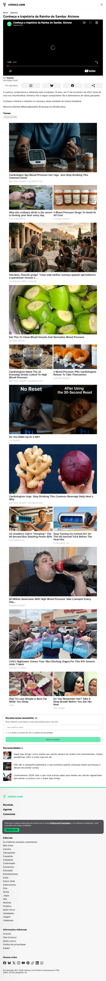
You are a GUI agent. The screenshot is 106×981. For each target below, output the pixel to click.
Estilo (6, 877)
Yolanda (10, 78)
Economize (8, 867)
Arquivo (14, 13)
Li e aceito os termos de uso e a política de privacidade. (30, 733)
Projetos (7, 906)
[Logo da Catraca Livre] (14, 4)
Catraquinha (9, 852)
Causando (8, 856)
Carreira (7, 849)
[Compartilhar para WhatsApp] (30, 85)
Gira (5, 888)
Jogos (6, 895)
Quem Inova (9, 909)
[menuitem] (53, 806)
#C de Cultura (10, 117)
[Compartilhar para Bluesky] (51, 85)
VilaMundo (8, 920)
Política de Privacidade (60, 823)
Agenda (7, 809)
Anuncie (7, 933)
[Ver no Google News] (11, 85)
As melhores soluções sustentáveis (20, 842)
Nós (5, 899)
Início (5, 13)
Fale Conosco (10, 937)
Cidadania (8, 860)
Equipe (6, 948)
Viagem (6, 916)
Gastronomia (9, 884)
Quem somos (9, 941)
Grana (6, 892)
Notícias (7, 902)
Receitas (8, 804)
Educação (8, 870)
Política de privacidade (14, 944)
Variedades (8, 913)
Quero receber (53, 739)
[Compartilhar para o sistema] (93, 85)
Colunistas (9, 814)
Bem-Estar (8, 845)
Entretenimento (10, 874)
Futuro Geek (9, 881)
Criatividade (9, 863)
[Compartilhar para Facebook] (72, 85)
